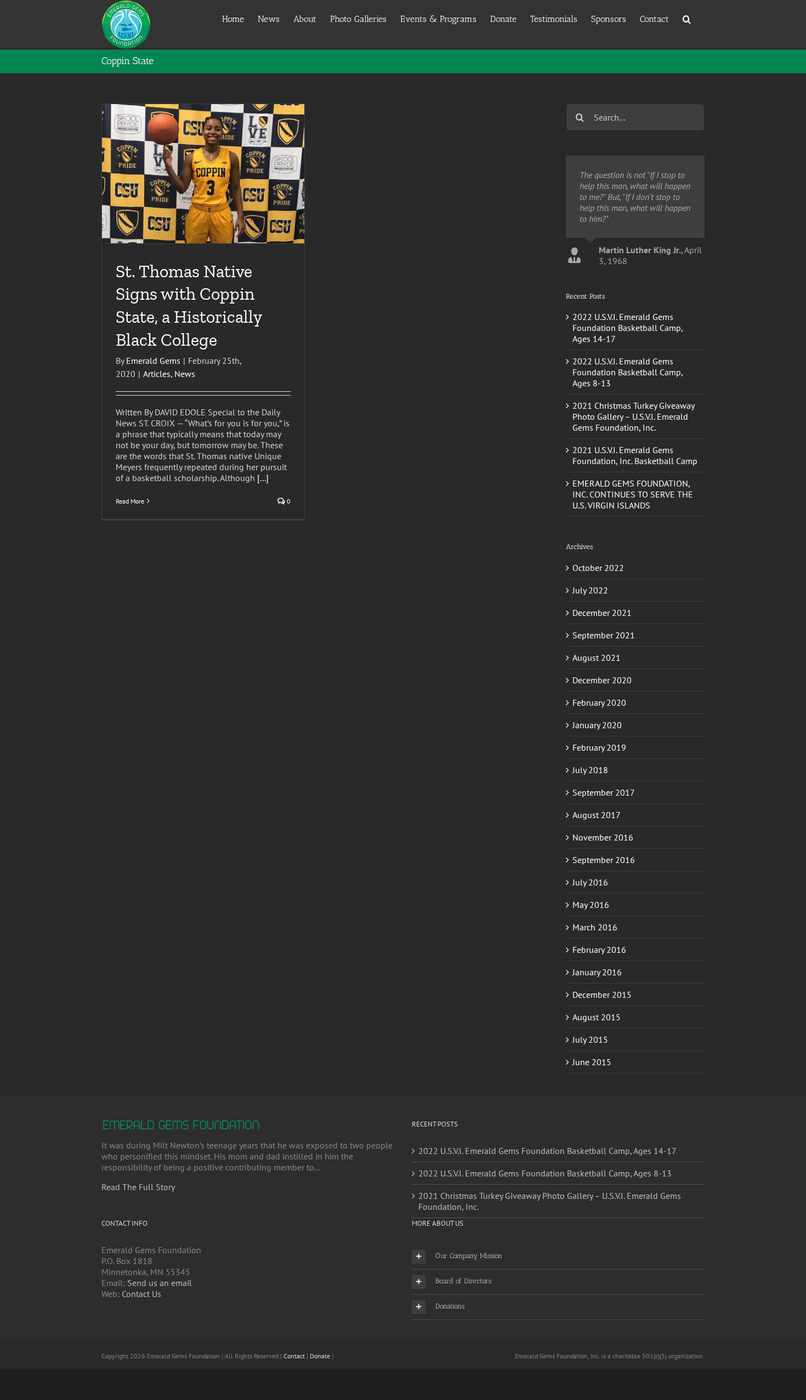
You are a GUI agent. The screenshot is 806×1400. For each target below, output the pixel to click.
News (184, 373)
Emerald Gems (153, 360)
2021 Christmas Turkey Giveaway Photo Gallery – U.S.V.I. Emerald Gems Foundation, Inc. (633, 471)
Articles (157, 373)
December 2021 (602, 667)
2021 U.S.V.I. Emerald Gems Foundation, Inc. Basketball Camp (634, 510)
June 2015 (591, 1116)
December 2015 (602, 1049)
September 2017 (603, 847)
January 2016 (597, 1026)
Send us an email (159, 1337)
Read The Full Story (138, 1241)
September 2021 (603, 689)
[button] (687, 18)
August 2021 (596, 712)
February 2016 (599, 1004)
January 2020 (597, 779)
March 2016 (594, 981)
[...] (263, 477)
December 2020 (602, 734)
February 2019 (599, 802)
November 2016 (602, 892)
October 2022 (598, 622)
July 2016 (590, 937)
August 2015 (596, 1071)
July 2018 (590, 824)
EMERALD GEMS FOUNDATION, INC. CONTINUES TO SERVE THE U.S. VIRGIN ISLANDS (632, 549)
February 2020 (599, 757)
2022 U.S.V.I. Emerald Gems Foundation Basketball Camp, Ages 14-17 (627, 382)
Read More (130, 501)
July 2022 (590, 644)
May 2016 (590, 959)
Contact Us (141, 1348)
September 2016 (603, 914)
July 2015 (590, 1094)
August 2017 (596, 869)
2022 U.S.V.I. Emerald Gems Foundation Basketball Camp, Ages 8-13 (627, 426)
